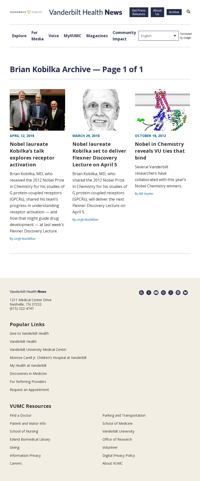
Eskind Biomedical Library (30, 439)
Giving (14, 447)
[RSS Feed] (141, 292)
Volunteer (110, 447)
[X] (170, 292)
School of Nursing (24, 431)
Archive (174, 12)
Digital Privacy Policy (118, 455)
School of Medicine (117, 423)
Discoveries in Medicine (28, 373)
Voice (54, 35)
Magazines (97, 35)
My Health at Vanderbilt (28, 365)
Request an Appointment (29, 389)
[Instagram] (163, 292)
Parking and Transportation (124, 415)
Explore (19, 35)
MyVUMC (72, 35)
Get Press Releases (139, 12)
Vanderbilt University (118, 431)
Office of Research (117, 439)
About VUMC (112, 463)
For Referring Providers (28, 381)
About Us (157, 12)
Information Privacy (25, 455)
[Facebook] (148, 292)
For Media (37, 36)
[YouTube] (156, 292)
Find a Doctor (20, 415)
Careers (16, 463)
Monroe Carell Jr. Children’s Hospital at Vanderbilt (48, 357)
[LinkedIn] (178, 292)
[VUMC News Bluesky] (185, 292)
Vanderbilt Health (23, 341)
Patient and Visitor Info (28, 423)
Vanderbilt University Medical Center (38, 349)
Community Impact (124, 36)
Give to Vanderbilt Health (29, 333)
